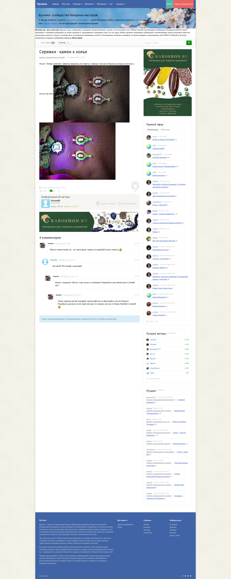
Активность (148, 533)
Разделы (147, 527)
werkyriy (156, 303)
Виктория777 (157, 154)
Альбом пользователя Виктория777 (160, 399)
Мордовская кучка (160, 249)
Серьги (44, 188)
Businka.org (43, 576)
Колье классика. (159, 175)
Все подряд (47, 42)
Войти (169, 4)
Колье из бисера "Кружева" (164, 139)
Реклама (173, 530)
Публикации (165, 130)
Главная (55, 4)
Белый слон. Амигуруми (162, 288)
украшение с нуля (143, 19)
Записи (146, 524)
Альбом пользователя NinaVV (158, 432)
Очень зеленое (159, 315)
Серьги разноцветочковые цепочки (167, 223)
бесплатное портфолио (78, 19)
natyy (154, 145)
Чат (111, 4)
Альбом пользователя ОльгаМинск (160, 452)
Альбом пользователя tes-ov (158, 421)
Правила (173, 527)
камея (50, 188)
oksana (152, 363)
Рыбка (155, 232)
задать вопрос (50, 23)
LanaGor (155, 181)
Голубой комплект (160, 157)
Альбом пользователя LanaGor (158, 410)
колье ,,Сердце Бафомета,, (164, 214)
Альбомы (64, 42)
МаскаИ (155, 247)
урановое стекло (59, 188)
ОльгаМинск (157, 202)
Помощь (173, 533)
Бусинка (42, 4)
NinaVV (155, 211)
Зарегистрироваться (183, 4)
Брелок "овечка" (159, 267)
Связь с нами (175, 535)
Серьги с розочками (161, 258)
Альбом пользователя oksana (158, 443)
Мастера (66, 4)
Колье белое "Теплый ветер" (164, 166)
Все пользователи (152, 378)
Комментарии (153, 130)
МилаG (155, 238)
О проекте (174, 524)
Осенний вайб (158, 148)
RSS (156, 321)
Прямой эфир (154, 124)
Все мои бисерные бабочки (164, 240)
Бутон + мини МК (159, 205)
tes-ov (155, 136)
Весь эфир (150, 321)
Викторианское (159, 306)
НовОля (51, 243)
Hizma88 (55, 200)
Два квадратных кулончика (164, 196)
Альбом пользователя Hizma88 (52, 57)
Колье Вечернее (159, 297)
